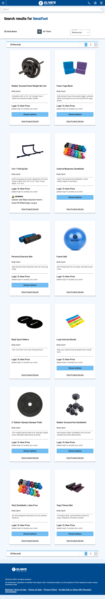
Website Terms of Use (15, 589)
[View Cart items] (102, 2)
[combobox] (80, 32)
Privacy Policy (50, 589)
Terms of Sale (35, 589)
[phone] (91, 3)
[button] (3, 2)
